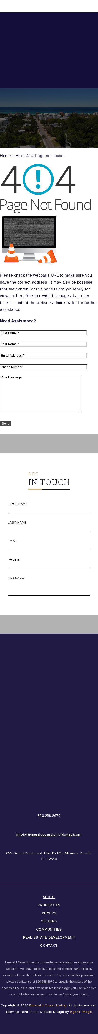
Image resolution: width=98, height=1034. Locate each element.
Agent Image (81, 1012)
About (49, 897)
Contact (49, 945)
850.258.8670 (49, 815)
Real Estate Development (49, 937)
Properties (49, 905)
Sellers (49, 921)
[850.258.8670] (49, 6)
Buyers (49, 913)
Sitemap (12, 1012)
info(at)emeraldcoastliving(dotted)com (48, 834)
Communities (49, 929)
